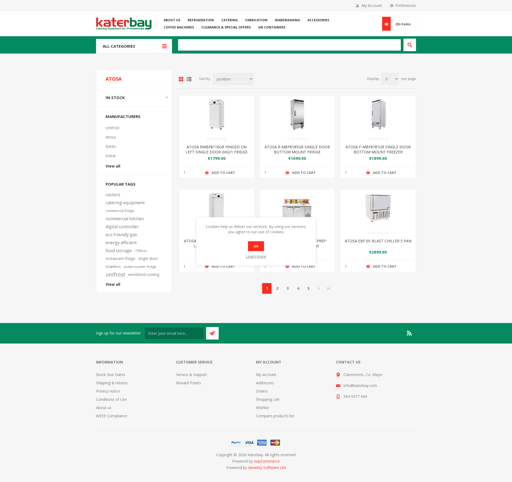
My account (266, 374)
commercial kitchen (125, 219)
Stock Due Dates (110, 374)
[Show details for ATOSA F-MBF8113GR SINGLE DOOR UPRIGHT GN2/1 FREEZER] (216, 208)
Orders (262, 391)
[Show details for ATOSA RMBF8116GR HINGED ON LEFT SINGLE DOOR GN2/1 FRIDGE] (216, 114)
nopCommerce (267, 461)
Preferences (405, 5)
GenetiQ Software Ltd (267, 467)
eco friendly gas (121, 235)
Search (409, 45)
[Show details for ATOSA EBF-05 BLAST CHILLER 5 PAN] (378, 208)
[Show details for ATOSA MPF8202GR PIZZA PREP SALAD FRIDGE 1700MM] (297, 208)
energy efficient (121, 243)
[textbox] (289, 45)
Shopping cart (268, 399)
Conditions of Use (111, 399)
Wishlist (262, 407)
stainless (113, 266)
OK (256, 246)
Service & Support (191, 374)
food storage (119, 251)
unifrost (115, 274)
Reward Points (188, 382)
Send (212, 333)
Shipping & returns (112, 382)
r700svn (140, 250)
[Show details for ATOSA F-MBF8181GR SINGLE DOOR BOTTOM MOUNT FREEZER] (378, 114)
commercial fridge (120, 210)
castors (113, 195)
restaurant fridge (120, 258)
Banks (111, 146)
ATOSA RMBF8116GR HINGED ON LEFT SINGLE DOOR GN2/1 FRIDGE (216, 149)
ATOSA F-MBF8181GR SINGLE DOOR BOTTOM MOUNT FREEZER (378, 149)
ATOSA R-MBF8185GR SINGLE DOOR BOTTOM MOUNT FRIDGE (297, 149)
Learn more (256, 256)
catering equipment (125, 203)
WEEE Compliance (111, 415)
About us (103, 407)
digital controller (122, 227)
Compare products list (275, 415)
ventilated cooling (143, 274)
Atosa (111, 137)
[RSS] (409, 333)
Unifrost (112, 127)
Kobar (111, 155)
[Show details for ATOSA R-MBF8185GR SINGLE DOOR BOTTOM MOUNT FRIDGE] (297, 114)
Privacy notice (108, 391)
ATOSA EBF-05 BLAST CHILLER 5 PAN (378, 240)
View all (113, 166)
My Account (371, 5)
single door (148, 258)
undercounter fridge (139, 266)
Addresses (265, 382)
